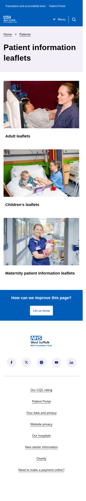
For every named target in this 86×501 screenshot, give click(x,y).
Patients (25, 34)
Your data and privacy (41, 412)
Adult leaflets (17, 136)
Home (8, 34)
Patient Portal (57, 6)
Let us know (41, 310)
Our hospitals (41, 435)
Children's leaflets (22, 205)
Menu (62, 19)
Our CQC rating (41, 390)
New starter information (41, 447)
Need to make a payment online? (41, 470)
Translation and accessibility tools (25, 6)
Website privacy (41, 424)
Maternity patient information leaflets (40, 273)
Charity (41, 458)
